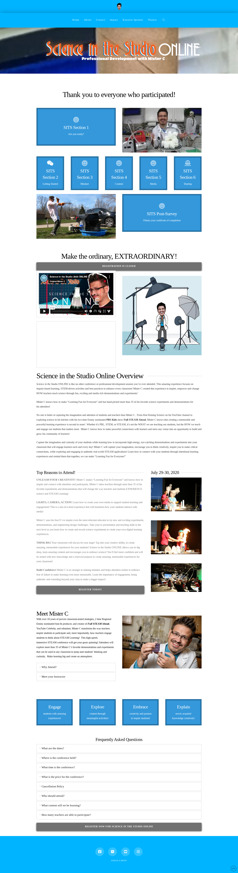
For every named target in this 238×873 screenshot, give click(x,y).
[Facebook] (99, 851)
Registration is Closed (119, 266)
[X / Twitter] (112, 851)
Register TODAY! (90, 589)
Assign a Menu (119, 860)
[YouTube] (125, 851)
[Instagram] (138, 851)
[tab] (76, 667)
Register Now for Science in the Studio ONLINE (119, 826)
